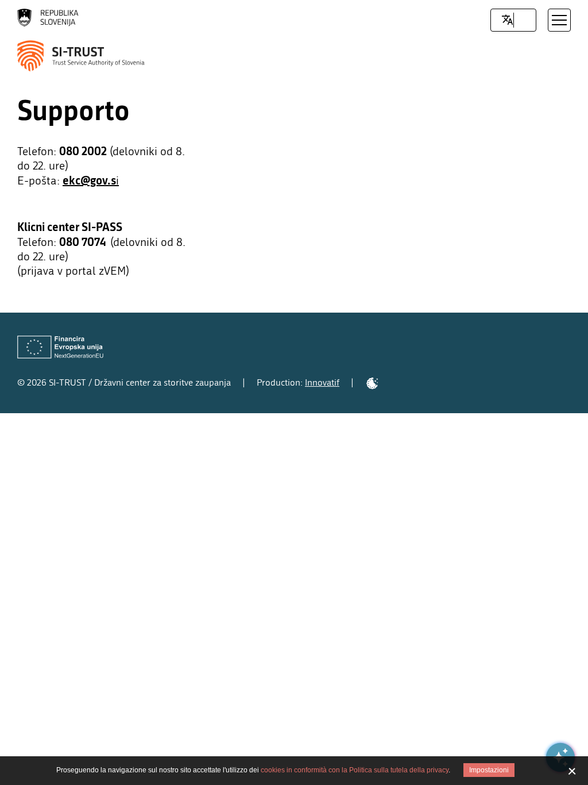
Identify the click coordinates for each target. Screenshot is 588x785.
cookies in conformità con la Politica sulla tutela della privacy (354, 770)
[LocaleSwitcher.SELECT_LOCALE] (507, 20)
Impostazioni (489, 770)
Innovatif (322, 382)
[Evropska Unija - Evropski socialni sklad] (60, 347)
